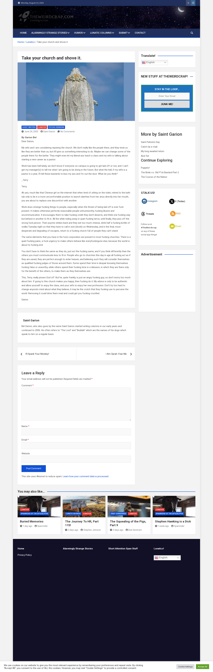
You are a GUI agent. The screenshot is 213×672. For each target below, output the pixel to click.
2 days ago (73, 530)
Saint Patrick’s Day (150, 142)
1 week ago (163, 526)
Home (23, 32)
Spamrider (42, 526)
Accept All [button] (202, 666)
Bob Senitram (135, 530)
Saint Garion (49, 131)
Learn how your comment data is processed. (86, 476)
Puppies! (145, 167)
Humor (78, 32)
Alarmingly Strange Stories (49, 32)
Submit (123, 32)
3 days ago (118, 530)
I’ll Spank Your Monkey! (37, 353)
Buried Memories (31, 521)
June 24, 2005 (31, 131)
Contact (140, 32)
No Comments (68, 131)
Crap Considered (118, 514)
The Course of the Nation (154, 177)
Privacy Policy (25, 555)
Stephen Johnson (92, 530)
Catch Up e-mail (149, 146)
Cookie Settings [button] (185, 666)
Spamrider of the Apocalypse (34, 514)
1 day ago (27, 526)
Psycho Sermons (56, 127)
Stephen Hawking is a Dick (173, 521)
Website (26, 453)
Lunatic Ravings (73, 514)
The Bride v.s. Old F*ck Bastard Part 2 (160, 172)
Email (25, 439)
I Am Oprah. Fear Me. (116, 353)
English (150, 62)
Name (25, 426)
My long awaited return (152, 151)
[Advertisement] (167, 286)
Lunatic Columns (100, 32)
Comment (28, 385)
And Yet (145, 156)
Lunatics (42, 127)
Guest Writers (29, 127)
